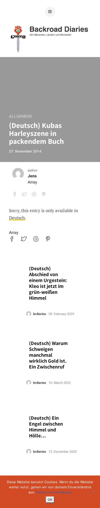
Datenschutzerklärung (54, 492)
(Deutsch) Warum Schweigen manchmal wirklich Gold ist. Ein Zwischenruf (48, 355)
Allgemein (20, 116)
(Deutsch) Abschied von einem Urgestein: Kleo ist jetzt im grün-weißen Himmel (48, 283)
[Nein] (93, 491)
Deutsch (17, 218)
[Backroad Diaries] (50, 48)
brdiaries (39, 313)
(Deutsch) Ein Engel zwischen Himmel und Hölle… (46, 427)
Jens (32, 176)
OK (50, 500)
